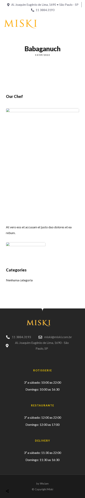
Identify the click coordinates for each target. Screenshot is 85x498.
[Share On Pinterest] (23, 481)
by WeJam (42, 483)
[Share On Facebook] (11, 481)
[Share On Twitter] (17, 481)
